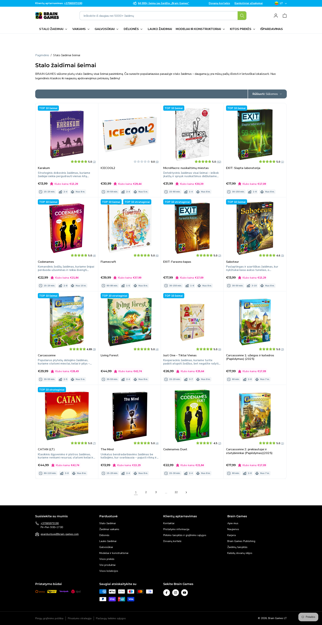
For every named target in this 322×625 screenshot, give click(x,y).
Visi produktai (107, 565)
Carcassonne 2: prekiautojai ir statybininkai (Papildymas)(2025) (249, 451)
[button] (54, 29)
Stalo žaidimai (107, 523)
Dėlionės (104, 535)
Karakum (44, 168)
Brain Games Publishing (241, 541)
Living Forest (110, 355)
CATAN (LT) (46, 449)
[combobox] (163, 15)
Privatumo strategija (79, 618)
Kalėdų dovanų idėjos (239, 553)
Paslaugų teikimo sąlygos (111, 618)
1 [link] (136, 492)
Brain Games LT (277, 618)
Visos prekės (106, 559)
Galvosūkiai (106, 547)
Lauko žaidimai (107, 541)
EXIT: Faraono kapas (177, 262)
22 (176, 492)
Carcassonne (47, 355)
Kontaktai (168, 523)
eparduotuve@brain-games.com (60, 534)
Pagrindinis (42, 55)
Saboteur (232, 262)
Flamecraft (108, 262)
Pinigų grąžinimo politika (49, 618)
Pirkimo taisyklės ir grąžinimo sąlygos (184, 535)
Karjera (231, 535)
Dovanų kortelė (172, 541)
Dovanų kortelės (219, 3)
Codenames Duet (175, 449)
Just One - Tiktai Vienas (180, 355)
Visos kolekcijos (108, 571)
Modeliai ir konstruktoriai (113, 553)
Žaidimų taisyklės (237, 547)
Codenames (46, 262)
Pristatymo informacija (176, 529)
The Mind (107, 449)
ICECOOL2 (108, 168)
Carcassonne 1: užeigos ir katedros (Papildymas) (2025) (250, 357)
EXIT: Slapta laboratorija (243, 168)
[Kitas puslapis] (186, 492)
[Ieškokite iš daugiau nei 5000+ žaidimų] (242, 15)
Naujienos (233, 529)
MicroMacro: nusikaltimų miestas (186, 168)
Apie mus (232, 523)
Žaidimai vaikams (109, 529)
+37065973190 (50, 523)
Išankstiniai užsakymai (248, 3)
